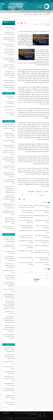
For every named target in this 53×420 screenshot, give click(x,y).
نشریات (25, 14)
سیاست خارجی (43, 22)
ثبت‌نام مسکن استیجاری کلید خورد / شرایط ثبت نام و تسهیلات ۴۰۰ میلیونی (8, 152)
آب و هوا (6, 1)
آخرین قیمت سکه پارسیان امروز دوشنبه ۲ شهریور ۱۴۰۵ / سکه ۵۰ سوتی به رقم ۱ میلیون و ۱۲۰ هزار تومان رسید (8, 51)
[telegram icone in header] (9, 9)
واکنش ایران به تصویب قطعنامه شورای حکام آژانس (26, 241)
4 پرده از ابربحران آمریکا (9, 110)
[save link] (24, 23)
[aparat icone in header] (7, 9)
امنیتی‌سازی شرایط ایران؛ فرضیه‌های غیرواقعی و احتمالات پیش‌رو (42, 258)
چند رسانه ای (30, 14)
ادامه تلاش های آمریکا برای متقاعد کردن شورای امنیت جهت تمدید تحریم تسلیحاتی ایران (42, 252)
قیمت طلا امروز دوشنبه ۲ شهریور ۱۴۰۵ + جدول (9, 28)
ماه (7, 24)
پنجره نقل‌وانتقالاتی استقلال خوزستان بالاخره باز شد (9, 384)
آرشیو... (5, 117)
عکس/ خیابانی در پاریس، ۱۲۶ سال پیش (8, 141)
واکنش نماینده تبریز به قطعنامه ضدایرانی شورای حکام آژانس (41, 236)
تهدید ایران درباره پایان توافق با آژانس (26, 230)
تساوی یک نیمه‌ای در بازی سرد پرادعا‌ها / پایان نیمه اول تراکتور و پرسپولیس (9, 258)
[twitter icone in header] (5, 9)
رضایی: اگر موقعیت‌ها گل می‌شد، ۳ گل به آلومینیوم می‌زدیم (9, 397)
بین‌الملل (48, 22)
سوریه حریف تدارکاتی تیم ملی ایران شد (8, 271)
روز (13, 24)
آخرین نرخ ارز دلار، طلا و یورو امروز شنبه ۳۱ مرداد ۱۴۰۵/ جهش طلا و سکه (8, 212)
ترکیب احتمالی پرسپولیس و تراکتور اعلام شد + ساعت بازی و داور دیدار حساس (8, 66)
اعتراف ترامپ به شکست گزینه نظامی (9, 114)
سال (5, 24)
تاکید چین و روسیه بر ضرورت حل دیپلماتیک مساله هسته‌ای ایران (27, 211)
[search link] (4, 12)
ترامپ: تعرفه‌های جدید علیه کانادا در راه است (9, 252)
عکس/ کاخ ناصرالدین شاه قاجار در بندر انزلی (9, 312)
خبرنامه (19, 1)
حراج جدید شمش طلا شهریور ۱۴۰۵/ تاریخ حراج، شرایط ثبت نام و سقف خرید (8, 174)
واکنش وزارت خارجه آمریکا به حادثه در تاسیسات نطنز (42, 263)
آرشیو (10, 1)
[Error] (18, 199)
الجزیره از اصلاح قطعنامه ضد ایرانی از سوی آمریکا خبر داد (41, 206)
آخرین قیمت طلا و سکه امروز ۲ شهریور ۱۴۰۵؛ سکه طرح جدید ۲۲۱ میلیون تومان (8, 87)
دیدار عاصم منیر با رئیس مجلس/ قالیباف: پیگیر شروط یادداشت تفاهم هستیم (9, 265)
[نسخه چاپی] (18, 23)
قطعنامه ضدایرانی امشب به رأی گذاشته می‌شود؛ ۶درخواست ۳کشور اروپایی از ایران (25, 216)
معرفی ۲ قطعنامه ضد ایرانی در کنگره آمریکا (41, 245)
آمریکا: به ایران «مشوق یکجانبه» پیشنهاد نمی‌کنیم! (42, 221)
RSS (29, 414)
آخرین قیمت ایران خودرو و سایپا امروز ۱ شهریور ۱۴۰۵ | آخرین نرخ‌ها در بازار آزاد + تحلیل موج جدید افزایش (9, 189)
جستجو (13, 1)
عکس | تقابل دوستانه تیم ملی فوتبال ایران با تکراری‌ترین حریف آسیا (8, 390)
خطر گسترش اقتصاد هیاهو (9, 106)
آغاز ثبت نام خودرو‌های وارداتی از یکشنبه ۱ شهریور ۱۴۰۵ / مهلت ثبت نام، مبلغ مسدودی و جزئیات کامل (8, 198)
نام (47, 271)
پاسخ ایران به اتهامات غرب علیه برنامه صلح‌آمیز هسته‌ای (26, 246)
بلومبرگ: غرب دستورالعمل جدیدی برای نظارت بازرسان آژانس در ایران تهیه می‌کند (26, 206)
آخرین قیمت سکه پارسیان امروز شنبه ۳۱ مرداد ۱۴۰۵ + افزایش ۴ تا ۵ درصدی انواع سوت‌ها (9, 220)
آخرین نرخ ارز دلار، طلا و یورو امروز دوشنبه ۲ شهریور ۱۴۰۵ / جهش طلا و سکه (8, 59)
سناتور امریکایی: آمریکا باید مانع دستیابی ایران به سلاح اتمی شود (41, 241)
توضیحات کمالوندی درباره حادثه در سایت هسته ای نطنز (25, 263)
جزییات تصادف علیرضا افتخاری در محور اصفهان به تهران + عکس (8, 228)
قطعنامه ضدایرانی (31, 191)
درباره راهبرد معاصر (28, 413)
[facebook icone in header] (27, 195)
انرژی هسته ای (38, 191)
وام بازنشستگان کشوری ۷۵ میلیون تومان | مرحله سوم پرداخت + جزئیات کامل (9, 135)
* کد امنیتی (46, 277)
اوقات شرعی (32, 414)
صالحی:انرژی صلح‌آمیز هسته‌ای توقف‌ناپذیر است (41, 216)
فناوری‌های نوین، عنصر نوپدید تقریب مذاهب (10, 102)
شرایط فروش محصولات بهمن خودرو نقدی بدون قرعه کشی (8, 81)
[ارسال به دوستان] (21, 23)
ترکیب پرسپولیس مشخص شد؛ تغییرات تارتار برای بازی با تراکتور (9, 378)
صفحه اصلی (48, 11)
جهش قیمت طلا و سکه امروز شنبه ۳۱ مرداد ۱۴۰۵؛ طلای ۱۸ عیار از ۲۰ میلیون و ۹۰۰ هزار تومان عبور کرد (8, 127)
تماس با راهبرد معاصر (24, 1)
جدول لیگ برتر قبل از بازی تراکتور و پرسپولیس (9, 403)
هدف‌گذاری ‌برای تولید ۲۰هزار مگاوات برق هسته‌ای (25, 251)
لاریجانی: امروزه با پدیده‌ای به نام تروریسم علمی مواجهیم (41, 211)
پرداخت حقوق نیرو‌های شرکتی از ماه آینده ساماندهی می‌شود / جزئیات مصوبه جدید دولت (8, 206)
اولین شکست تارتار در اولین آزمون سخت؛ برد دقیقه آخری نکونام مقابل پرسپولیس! (9, 239)
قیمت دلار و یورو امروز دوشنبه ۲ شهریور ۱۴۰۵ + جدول (8, 45)
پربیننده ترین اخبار (11, 22)
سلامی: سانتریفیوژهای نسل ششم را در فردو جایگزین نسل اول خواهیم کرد (26, 226)
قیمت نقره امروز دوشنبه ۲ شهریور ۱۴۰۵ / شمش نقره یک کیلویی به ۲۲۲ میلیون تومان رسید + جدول (9, 74)
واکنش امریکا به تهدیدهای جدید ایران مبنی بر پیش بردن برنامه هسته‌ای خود (26, 236)
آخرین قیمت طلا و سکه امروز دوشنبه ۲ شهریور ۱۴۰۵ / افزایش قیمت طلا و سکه (8, 39)
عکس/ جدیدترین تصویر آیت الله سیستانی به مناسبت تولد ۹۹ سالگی (8, 167)
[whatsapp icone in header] (31, 195)
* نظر (30, 271)
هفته (11, 24)
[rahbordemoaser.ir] (43, 6)
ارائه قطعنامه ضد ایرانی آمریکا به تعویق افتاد (26, 258)
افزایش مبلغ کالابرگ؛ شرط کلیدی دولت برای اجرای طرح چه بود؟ (8, 181)
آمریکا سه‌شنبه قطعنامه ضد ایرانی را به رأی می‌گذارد (41, 231)
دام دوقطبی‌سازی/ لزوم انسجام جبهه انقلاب (10, 97)
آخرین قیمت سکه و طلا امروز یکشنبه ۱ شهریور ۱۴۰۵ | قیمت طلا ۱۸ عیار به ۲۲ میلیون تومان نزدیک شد (8, 159)
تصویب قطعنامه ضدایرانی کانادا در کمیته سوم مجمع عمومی (25, 221)
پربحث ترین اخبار (5, 22)
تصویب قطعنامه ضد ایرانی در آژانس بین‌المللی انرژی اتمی (42, 226)
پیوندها (16, 1)
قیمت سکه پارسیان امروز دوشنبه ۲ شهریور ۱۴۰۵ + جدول (9, 33)
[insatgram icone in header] (3, 9)
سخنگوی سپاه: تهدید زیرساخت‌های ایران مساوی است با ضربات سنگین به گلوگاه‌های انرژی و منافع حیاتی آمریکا (8, 319)
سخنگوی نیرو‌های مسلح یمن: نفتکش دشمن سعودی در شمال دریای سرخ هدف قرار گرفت (8, 296)
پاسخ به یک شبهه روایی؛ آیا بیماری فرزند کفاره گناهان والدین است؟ (8, 246)
